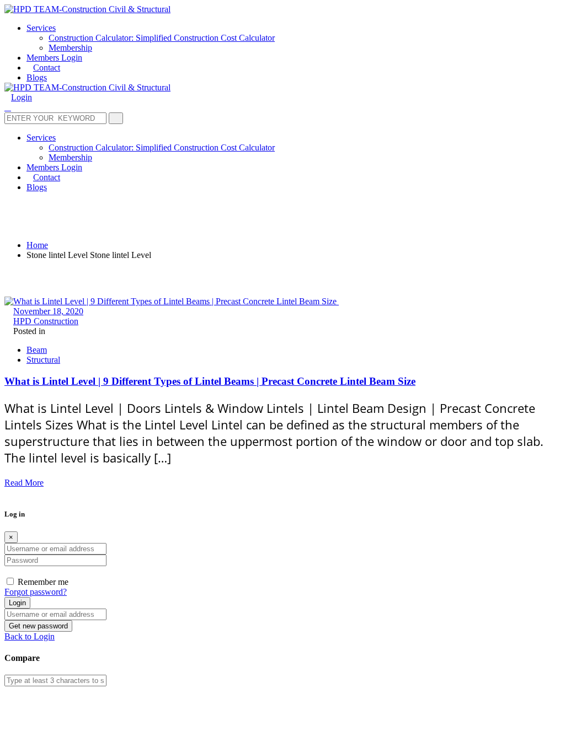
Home (37, 245)
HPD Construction (45, 321)
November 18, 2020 (48, 311)
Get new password (38, 626)
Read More (24, 482)
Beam (36, 349)
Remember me (43, 582)
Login (17, 603)
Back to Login (29, 636)
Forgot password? (35, 591)
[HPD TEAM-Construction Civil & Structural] (87, 9)
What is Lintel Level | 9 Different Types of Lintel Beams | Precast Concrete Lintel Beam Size (209, 381)
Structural (43, 359)
